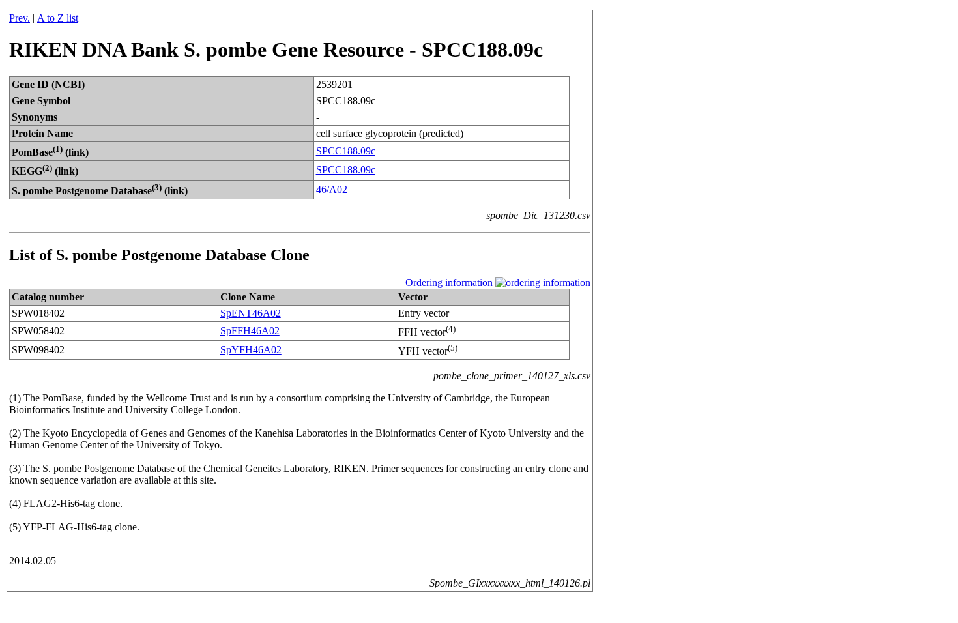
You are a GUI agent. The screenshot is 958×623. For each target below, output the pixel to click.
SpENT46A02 (250, 313)
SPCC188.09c (345, 150)
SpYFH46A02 (251, 349)
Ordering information (450, 282)
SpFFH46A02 (250, 330)
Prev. (19, 17)
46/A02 (331, 189)
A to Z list (57, 17)
